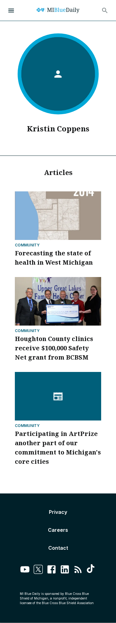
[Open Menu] (11, 10)
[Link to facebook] (51, 570)
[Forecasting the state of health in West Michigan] (58, 215)
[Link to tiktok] (91, 570)
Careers (58, 530)
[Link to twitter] (38, 570)
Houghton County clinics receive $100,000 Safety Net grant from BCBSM (54, 348)
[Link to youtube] (24, 570)
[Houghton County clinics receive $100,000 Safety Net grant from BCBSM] (58, 301)
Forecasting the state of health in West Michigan (54, 258)
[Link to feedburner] (78, 570)
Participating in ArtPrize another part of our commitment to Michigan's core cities (58, 447)
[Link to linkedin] (64, 570)
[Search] (105, 10)
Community (27, 245)
